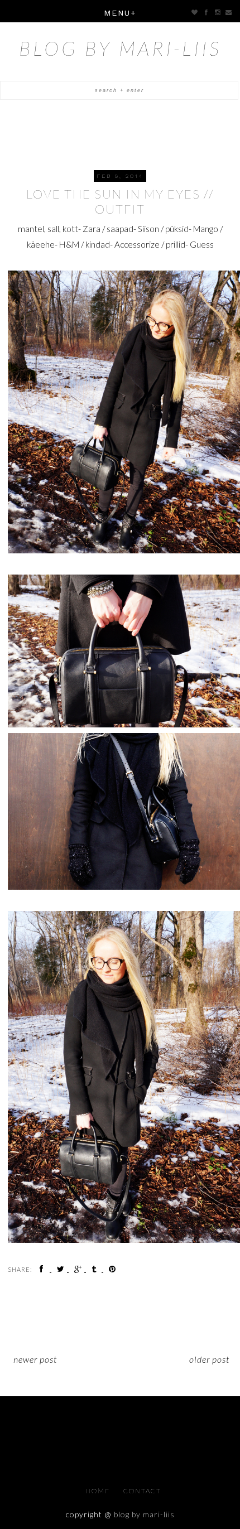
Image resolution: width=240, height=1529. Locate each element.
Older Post (209, 1359)
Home (98, 1491)
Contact (142, 1491)
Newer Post (35, 1359)
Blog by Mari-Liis (120, 48)
